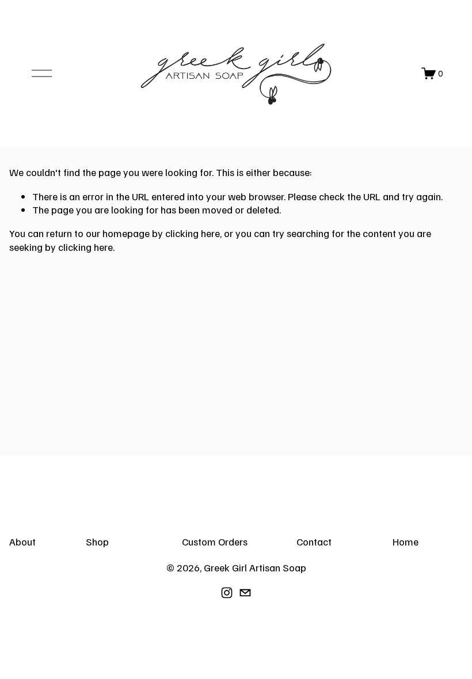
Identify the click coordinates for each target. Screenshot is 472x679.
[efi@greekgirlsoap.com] (245, 592)
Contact (314, 541)
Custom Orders (215, 541)
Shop (97, 541)
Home (405, 541)
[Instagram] (227, 592)
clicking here (192, 233)
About (22, 541)
